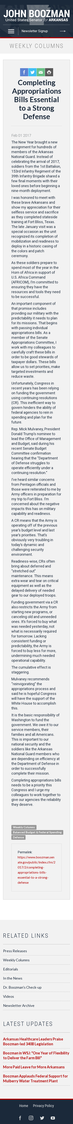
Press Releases (15, 951)
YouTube (53, 1118)
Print (49, 72)
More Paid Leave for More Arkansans (34, 1067)
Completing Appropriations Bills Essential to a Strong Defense (36, 99)
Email (41, 72)
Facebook (24, 72)
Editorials (10, 969)
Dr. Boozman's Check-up (22, 987)
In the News (12, 978)
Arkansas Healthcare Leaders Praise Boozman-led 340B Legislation (33, 1041)
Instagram (31, 1118)
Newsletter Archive (18, 1005)
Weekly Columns (16, 960)
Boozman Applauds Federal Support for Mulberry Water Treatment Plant (35, 1078)
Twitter (32, 72)
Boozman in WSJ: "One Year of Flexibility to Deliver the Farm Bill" (36, 1055)
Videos (8, 996)
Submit (63, 31)
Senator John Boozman (36, 15)
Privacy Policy (43, 1105)
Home (23, 1105)
